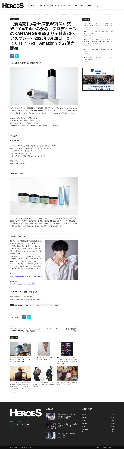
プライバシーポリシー (101, 447)
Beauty (17, 14)
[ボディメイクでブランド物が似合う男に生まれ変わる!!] (51, 426)
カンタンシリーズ (48, 305)
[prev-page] (11, 392)
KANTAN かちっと (30, 305)
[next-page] (14, 392)
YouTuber (39, 305)
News (17, 19)
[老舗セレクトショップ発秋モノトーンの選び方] (51, 435)
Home (12, 14)
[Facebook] (12, 56)
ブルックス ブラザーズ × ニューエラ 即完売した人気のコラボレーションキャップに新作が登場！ (20, 359)
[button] (96, 5)
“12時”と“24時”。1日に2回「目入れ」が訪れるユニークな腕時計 (98, 58)
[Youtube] (28, 425)
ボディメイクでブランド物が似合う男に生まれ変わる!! (67, 425)
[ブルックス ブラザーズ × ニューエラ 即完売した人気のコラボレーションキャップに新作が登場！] (20, 349)
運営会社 (111, 447)
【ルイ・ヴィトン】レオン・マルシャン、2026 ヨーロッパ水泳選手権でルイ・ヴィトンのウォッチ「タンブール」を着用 (98, 41)
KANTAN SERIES (19, 305)
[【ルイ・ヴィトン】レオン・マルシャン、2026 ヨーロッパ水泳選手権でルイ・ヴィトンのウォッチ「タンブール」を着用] (67, 349)
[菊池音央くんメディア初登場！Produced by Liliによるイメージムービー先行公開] (51, 416)
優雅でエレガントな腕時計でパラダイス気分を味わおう (98, 50)
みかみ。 (57, 305)
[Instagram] (17, 425)
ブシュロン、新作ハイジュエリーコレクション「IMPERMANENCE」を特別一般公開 (25, 330)
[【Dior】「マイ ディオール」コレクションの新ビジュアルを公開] (44, 349)
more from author (24, 338)
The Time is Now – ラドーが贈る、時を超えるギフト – (62, 330)
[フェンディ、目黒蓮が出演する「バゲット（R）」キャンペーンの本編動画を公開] (44, 373)
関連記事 (14, 338)
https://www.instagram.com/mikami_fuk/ (23, 284)
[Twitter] (17, 56)
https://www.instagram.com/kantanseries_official (25, 299)
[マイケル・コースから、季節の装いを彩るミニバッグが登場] (67, 373)
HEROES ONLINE (15, 421)
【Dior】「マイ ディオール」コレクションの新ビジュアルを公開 (99, 32)
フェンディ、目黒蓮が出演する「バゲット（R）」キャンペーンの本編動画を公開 (43, 384)
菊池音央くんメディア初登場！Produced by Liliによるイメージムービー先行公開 (67, 416)
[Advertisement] (98, 107)
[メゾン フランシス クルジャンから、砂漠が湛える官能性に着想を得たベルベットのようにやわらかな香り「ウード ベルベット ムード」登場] (20, 373)
